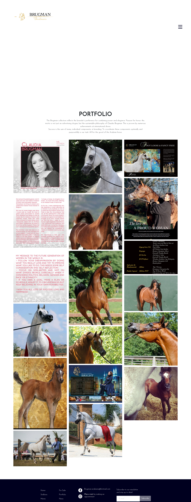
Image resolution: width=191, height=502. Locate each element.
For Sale (62, 490)
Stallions (44, 495)
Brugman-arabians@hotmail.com (97, 489)
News (61, 499)
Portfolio (62, 495)
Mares (43, 499)
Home (43, 490)
